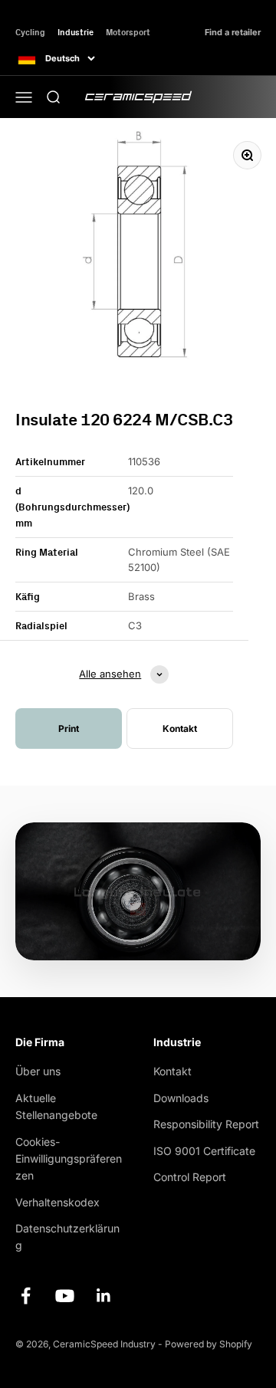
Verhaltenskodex (57, 1202)
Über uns (38, 1071)
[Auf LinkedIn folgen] (104, 1295)
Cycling (30, 32)
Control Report (189, 1176)
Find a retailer (233, 32)
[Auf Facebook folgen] (25, 1295)
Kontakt (172, 1071)
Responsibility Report (206, 1123)
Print (68, 728)
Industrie (76, 32)
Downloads (181, 1097)
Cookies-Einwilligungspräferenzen (68, 1159)
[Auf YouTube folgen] (64, 1295)
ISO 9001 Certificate (204, 1150)
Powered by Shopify (208, 1344)
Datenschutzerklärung (67, 1237)
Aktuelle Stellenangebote (56, 1106)
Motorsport (128, 32)
